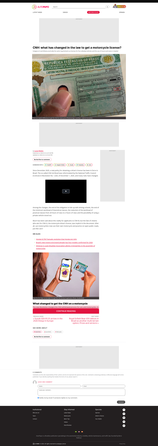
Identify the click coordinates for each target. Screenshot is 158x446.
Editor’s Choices (99, 416)
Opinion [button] (122, 12)
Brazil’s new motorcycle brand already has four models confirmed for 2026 (64, 242)
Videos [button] (65, 12)
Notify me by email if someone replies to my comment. (58, 398)
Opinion (97, 412)
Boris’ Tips (67, 419)
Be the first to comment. (42, 159)
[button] (107, 7)
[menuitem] (75, 431)
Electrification (68, 425)
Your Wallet (98, 419)
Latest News (38, 331)
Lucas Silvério (38, 151)
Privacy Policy (122, 443)
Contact (35, 419)
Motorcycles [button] (93, 12)
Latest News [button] (37, 12)
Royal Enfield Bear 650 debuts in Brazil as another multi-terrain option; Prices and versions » (84, 320)
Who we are (36, 412)
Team (34, 416)
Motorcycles (59, 331)
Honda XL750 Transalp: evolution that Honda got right (56, 239)
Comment (121, 402)
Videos (66, 422)
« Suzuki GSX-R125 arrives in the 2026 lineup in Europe (47, 319)
